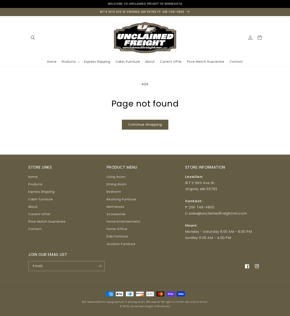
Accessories (116, 214)
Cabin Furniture (40, 199)
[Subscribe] (99, 266)
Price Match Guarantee (47, 221)
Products (35, 184)
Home (33, 177)
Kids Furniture (117, 236)
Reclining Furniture (121, 199)
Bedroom (114, 192)
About (33, 207)
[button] (33, 37)
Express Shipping (41, 192)
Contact (35, 229)
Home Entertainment (123, 221)
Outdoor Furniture (121, 244)
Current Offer (39, 214)
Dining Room (117, 184)
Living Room (116, 177)
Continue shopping (145, 124)
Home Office (117, 229)
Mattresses (115, 207)
